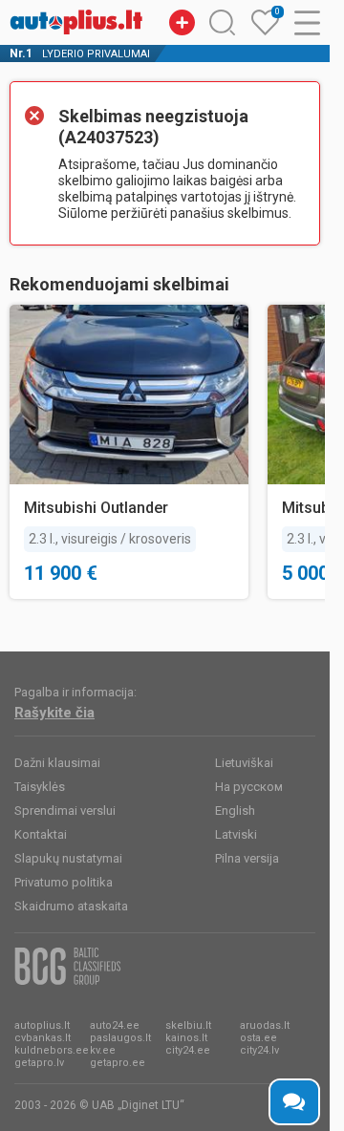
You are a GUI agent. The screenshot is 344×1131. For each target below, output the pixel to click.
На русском (249, 786)
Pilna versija (247, 858)
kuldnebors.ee (51, 1050)
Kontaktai (40, 834)
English (235, 810)
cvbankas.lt (42, 1038)
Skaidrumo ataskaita (71, 906)
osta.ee (258, 1038)
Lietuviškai (244, 763)
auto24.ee (115, 1025)
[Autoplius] (76, 22)
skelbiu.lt (188, 1025)
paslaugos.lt (120, 1038)
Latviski (236, 834)
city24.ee (187, 1050)
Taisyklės (39, 786)
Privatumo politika (63, 882)
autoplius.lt (42, 1025)
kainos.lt (186, 1038)
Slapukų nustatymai (68, 858)
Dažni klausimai (57, 763)
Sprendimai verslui (65, 810)
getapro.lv (39, 1062)
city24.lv (259, 1050)
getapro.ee (117, 1062)
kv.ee (103, 1050)
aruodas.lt (265, 1025)
